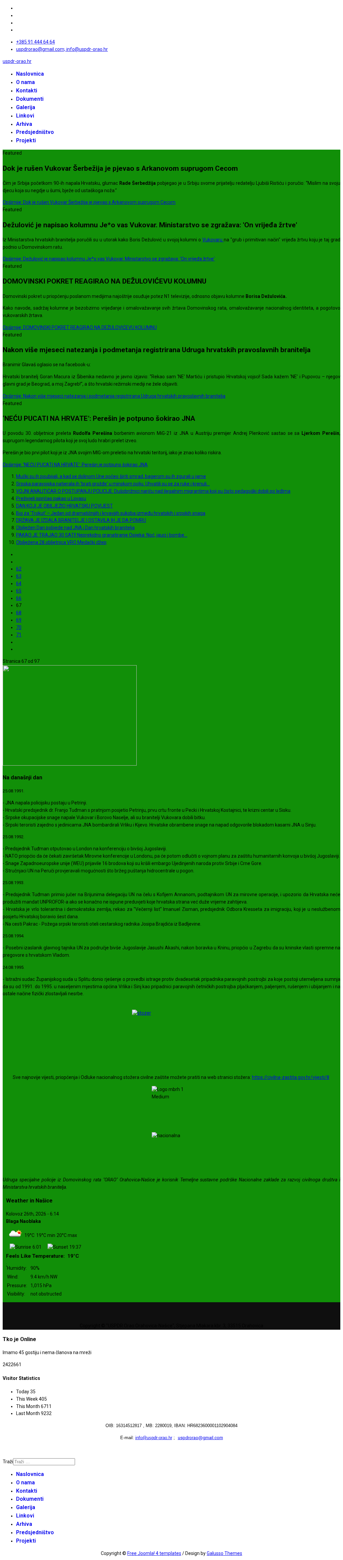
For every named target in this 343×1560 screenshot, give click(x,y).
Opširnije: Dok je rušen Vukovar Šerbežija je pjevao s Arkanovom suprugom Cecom (89, 202)
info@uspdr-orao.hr (153, 1437)
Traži (8, 1461)
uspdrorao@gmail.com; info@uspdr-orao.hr (62, 49)
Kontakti (26, 90)
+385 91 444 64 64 (35, 42)
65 (18, 591)
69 (18, 620)
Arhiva (24, 124)
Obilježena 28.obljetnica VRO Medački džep (61, 542)
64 (18, 583)
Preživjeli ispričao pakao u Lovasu (51, 498)
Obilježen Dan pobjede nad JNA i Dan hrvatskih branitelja (75, 527)
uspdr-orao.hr (17, 61)
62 (18, 568)
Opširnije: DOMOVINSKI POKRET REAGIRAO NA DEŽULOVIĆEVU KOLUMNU (80, 327)
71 (18, 634)
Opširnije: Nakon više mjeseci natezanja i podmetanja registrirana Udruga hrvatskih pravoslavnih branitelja (114, 396)
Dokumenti (30, 99)
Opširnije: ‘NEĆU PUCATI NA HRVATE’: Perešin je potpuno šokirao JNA (75, 464)
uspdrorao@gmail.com (200, 1437)
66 (18, 598)
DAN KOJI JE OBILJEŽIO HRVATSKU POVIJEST (64, 506)
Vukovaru (213, 239)
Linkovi (25, 115)
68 (18, 612)
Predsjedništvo (35, 132)
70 (18, 627)
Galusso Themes (224, 1553)
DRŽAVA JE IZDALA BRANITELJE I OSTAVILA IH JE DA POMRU (81, 520)
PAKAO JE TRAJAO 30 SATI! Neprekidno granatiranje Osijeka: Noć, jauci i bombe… (101, 535)
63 (18, 576)
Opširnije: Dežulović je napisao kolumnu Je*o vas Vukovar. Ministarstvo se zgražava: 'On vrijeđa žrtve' (109, 258)
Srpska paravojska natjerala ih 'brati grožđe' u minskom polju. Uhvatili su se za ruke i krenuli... (113, 483)
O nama (25, 82)
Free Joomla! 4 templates (154, 1553)
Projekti (26, 140)
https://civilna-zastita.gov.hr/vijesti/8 (290, 1077)
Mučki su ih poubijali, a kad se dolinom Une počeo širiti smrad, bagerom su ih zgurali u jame (111, 476)
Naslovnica (30, 74)
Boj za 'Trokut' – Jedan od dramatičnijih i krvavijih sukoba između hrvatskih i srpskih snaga (110, 513)
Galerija (25, 107)
